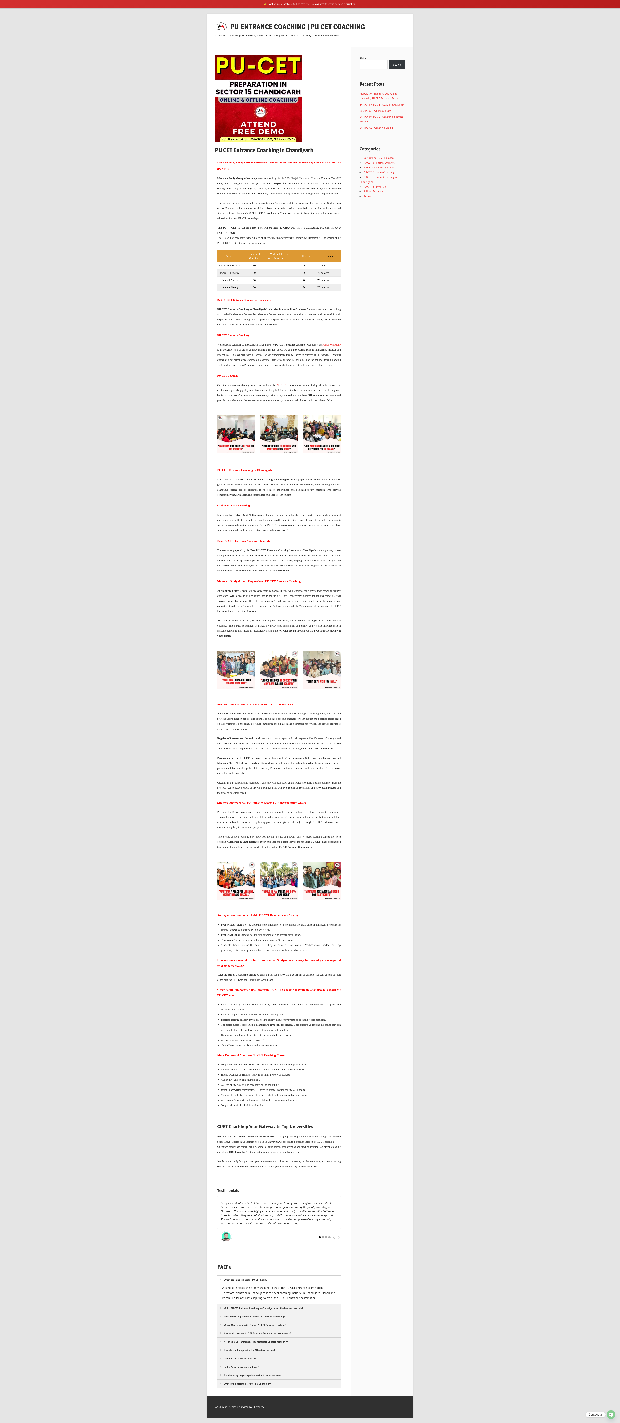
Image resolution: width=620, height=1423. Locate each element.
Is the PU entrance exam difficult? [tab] (241, 1366)
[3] (326, 1237)
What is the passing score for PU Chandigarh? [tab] (248, 1383)
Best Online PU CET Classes (378, 157)
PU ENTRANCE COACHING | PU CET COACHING (297, 26)
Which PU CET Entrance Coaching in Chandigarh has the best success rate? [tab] (263, 1308)
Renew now (318, 3)
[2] (323, 1237)
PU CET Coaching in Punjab (378, 167)
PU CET (281, 385)
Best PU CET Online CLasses (375, 110)
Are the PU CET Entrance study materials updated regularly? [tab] (256, 1341)
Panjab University (331, 344)
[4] (329, 1237)
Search (363, 57)
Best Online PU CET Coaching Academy (382, 104)
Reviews (368, 196)
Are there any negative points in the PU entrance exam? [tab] (253, 1375)
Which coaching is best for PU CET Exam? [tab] (245, 1279)
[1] (320, 1237)
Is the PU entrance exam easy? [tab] (240, 1358)
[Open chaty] (611, 1414)
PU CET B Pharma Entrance (379, 162)
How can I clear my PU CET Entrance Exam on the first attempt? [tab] (257, 1333)
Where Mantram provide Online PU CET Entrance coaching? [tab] (255, 1324)
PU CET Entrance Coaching (378, 172)
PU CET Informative (374, 186)
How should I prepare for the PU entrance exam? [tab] (249, 1350)
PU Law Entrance (373, 191)
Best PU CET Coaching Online (376, 127)
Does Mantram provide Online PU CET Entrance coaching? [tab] (254, 1316)
